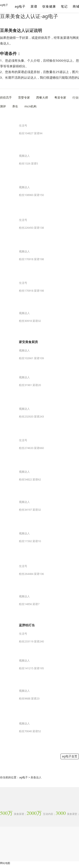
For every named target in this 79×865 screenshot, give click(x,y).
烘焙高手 (6, 97)
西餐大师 (42, 97)
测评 (3, 106)
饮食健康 (49, 6)
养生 (15, 106)
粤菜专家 (60, 97)
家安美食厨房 (28, 342)
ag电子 (4, 5)
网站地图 (5, 863)
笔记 (64, 6)
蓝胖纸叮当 (27, 625)
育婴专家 (24, 97)
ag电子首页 (69, 756)
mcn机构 (30, 106)
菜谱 (34, 6)
